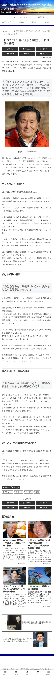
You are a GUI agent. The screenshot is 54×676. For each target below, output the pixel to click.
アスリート (8, 492)
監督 (37, 492)
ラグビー (29, 492)
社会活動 (17, 488)
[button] (49, 387)
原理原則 (7, 488)
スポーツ (19, 492)
